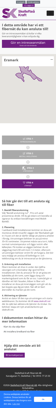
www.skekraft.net (42, 301)
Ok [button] (43, 399)
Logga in (30, 5)
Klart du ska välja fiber (14, 326)
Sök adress (34, 2)
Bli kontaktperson (14, 355)
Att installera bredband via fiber (19, 331)
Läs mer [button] (16, 404)
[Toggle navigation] (50, 13)
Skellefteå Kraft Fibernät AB (23, 385)
